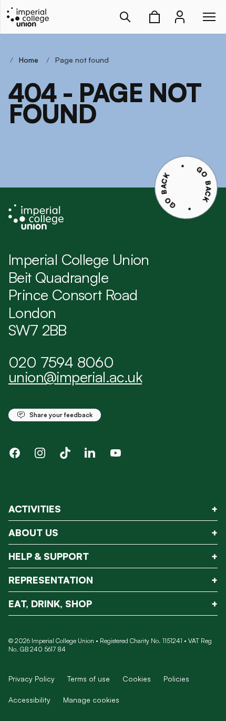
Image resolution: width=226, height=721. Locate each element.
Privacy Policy (31, 678)
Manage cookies (91, 700)
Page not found (82, 59)
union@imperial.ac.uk (75, 377)
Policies (176, 678)
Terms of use (88, 678)
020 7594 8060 (61, 362)
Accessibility (29, 699)
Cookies (136, 678)
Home (28, 59)
